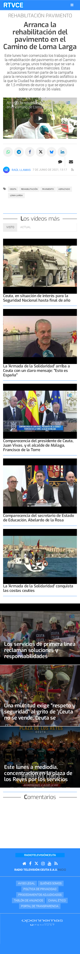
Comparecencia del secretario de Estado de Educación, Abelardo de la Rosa (38, 518)
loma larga (16, 195)
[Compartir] (8, 152)
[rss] (72, 170)
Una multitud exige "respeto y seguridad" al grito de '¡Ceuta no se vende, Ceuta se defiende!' (39, 714)
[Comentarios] (60, 162)
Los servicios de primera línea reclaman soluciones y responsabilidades (39, 650)
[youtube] (49, 863)
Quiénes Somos (51, 883)
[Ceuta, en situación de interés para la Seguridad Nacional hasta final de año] (40, 266)
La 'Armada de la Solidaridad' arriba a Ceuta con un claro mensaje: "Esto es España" (36, 371)
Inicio (62, 869)
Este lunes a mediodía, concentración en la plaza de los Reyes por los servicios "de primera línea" (38, 776)
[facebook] (30, 863)
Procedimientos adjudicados (40, 894)
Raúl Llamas (21, 169)
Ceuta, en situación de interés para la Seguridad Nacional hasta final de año (36, 298)
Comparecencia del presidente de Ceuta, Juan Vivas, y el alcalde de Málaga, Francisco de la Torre (38, 445)
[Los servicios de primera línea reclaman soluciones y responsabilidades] (40, 634)
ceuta (13, 189)
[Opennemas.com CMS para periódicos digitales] (42, 922)
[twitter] (36, 863)
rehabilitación (29, 189)
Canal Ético (57, 900)
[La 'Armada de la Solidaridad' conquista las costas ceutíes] (40, 556)
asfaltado (64, 189)
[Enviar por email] (71, 162)
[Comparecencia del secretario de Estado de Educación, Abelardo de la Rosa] (40, 485)
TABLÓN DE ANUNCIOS (28, 900)
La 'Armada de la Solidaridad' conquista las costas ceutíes (38, 588)
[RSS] (56, 863)
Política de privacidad (39, 889)
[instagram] (43, 863)
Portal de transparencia (39, 906)
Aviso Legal (26, 883)
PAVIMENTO (48, 189)
